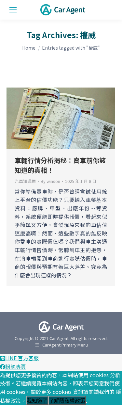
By (50, 181)
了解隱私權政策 (67, 401)
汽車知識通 (25, 181)
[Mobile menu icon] (13, 9)
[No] (86, 402)
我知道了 (37, 401)
